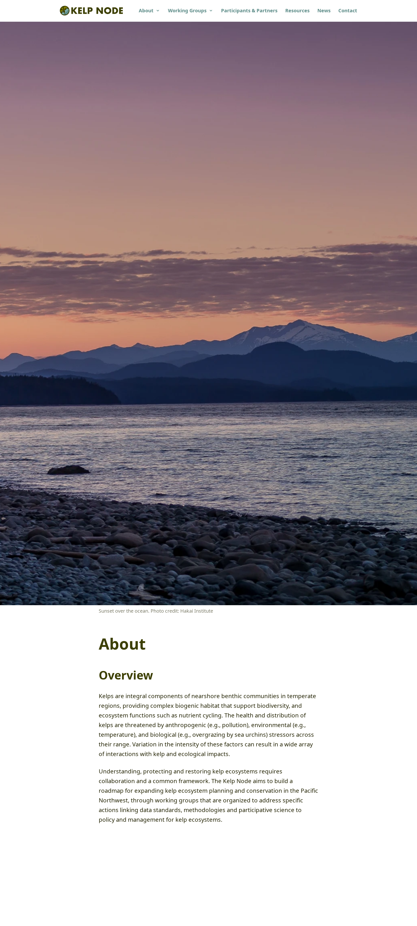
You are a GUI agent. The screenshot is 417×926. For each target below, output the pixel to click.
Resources (297, 10)
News (324, 10)
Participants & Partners (249, 10)
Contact (347, 10)
